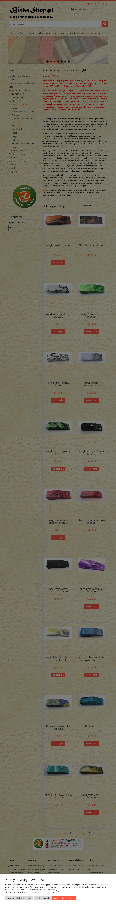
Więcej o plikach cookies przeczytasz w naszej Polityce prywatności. (33, 892)
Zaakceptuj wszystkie (64, 898)
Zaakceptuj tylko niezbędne (19, 898)
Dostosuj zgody (43, 898)
